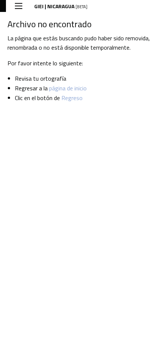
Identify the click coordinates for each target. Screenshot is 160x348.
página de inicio (68, 88)
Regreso (72, 97)
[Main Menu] (18, 6)
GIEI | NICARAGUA (60, 6)
